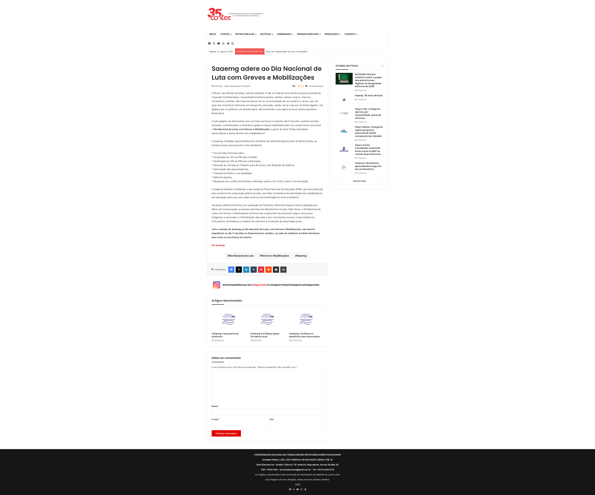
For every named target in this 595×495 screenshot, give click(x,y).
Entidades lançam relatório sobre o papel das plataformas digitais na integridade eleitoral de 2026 (368, 80)
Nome (215, 406)
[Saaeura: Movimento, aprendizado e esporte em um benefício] (344, 167)
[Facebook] (231, 269)
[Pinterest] (261, 269)
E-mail (216, 419)
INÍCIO (212, 34)
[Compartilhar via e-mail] (276, 269)
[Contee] (235, 14)
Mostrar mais (359, 181)
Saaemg (301, 255)
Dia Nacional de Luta (241, 255)
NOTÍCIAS (265, 34)
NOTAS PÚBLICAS (245, 34)
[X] (239, 269)
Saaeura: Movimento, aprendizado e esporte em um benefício (368, 166)
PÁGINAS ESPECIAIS (308, 34)
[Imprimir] (283, 269)
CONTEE (224, 34)
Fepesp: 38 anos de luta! (369, 95)
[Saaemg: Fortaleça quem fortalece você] (267, 319)
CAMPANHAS (284, 34)
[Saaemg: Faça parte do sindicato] (229, 319)
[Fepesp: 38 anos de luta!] (344, 99)
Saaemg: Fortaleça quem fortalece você (264, 335)
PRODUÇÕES (331, 34)
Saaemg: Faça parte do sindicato (225, 335)
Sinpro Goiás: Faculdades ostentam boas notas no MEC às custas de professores (368, 150)
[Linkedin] (246, 269)
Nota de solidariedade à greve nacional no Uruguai (290, 51)
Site (272, 419)
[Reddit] (268, 269)
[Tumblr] (254, 269)
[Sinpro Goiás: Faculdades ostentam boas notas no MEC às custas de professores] (344, 149)
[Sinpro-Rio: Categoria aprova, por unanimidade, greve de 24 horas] (344, 113)
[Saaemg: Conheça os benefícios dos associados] (306, 319)
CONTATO (349, 34)
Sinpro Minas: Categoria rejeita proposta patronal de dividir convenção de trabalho (369, 132)
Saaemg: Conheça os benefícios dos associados (304, 335)
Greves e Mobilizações (275, 255)
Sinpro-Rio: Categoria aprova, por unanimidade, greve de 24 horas (368, 114)
